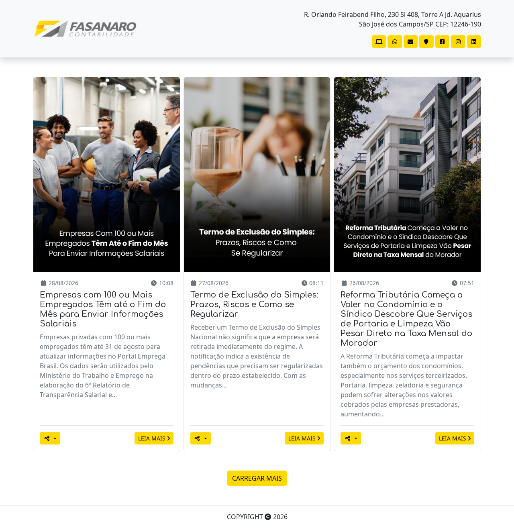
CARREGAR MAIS (257, 478)
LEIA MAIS (152, 438)
